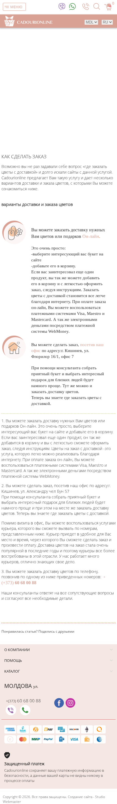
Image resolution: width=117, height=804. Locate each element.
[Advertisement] (58, 89)
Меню (16, 6)
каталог (12, 671)
